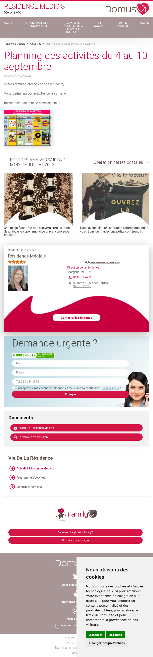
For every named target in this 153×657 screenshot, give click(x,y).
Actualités (35, 43)
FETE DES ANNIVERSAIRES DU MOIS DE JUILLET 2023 (39, 162)
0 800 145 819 (24, 355)
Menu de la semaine (29, 486)
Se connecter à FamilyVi (75, 540)
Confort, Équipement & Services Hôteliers (73, 27)
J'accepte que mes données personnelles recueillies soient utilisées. (68, 388)
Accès (144, 22)
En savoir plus (110, 388)
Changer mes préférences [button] (107, 643)
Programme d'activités (31, 477)
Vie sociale (99, 24)
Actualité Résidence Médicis (35, 468)
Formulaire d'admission (33, 437)
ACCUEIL (9, 22)
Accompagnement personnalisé (38, 24)
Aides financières (123, 24)
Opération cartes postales (118, 162)
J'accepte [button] (95, 634)
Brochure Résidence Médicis (36, 427)
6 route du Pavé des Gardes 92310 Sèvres (90, 284)
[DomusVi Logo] (127, 7)
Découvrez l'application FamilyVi (75, 532)
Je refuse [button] (115, 634)
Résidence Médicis (14, 43)
